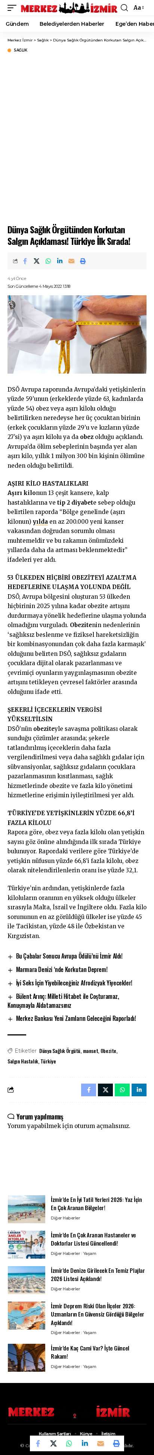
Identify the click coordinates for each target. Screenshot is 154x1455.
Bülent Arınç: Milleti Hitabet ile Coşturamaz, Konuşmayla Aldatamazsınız (63, 1001)
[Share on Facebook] (25, 261)
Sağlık (20, 50)
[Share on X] (36, 261)
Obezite (108, 1050)
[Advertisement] (77, 137)
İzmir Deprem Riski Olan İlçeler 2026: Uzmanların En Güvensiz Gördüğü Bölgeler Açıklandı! (97, 1314)
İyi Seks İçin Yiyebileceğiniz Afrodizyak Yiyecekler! (74, 982)
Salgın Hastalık (22, 1061)
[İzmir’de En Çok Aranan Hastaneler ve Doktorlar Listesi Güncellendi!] (26, 1245)
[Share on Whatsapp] (48, 261)
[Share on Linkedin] (60, 261)
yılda (40, 521)
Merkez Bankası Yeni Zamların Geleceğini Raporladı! (76, 1018)
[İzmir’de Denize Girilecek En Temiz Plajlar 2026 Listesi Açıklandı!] (26, 1280)
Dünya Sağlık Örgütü (59, 1050)
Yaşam (89, 1253)
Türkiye (48, 1061)
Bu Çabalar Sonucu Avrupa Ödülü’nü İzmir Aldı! (69, 955)
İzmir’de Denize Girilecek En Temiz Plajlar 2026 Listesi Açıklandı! (98, 1274)
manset (90, 1050)
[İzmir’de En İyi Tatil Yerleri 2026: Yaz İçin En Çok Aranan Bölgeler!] (26, 1209)
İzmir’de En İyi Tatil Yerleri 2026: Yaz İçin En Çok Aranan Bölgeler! (96, 1203)
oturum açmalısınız (101, 1126)
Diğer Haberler (65, 1218)
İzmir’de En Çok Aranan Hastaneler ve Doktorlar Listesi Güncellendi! (93, 1239)
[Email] (71, 261)
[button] (13, 8)
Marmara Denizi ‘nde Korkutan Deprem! (62, 969)
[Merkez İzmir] (69, 8)
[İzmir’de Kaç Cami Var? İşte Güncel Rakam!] (26, 1358)
